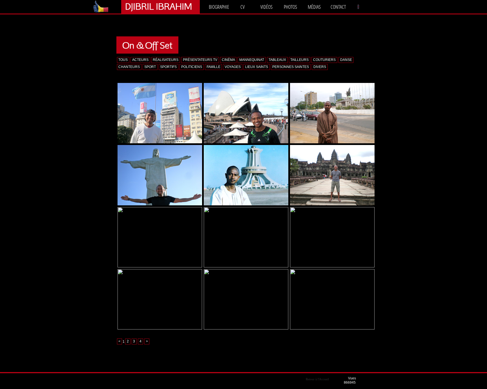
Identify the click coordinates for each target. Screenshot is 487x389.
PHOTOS (290, 6)
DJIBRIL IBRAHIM (158, 6)
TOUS (123, 60)
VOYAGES (233, 67)
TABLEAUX (277, 60)
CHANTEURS (129, 67)
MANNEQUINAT (251, 60)
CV (242, 6)
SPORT (150, 67)
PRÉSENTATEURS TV (200, 60)
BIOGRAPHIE (219, 6)
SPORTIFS (168, 67)
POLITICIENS (191, 67)
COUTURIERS (324, 60)
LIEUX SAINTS (256, 67)
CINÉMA (228, 60)
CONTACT (338, 6)
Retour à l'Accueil (317, 379)
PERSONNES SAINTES (290, 67)
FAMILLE (213, 67)
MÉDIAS (314, 6)
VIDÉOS (266, 6)
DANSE (346, 60)
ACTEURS (140, 60)
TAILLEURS (299, 60)
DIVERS (319, 67)
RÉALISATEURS (165, 60)
